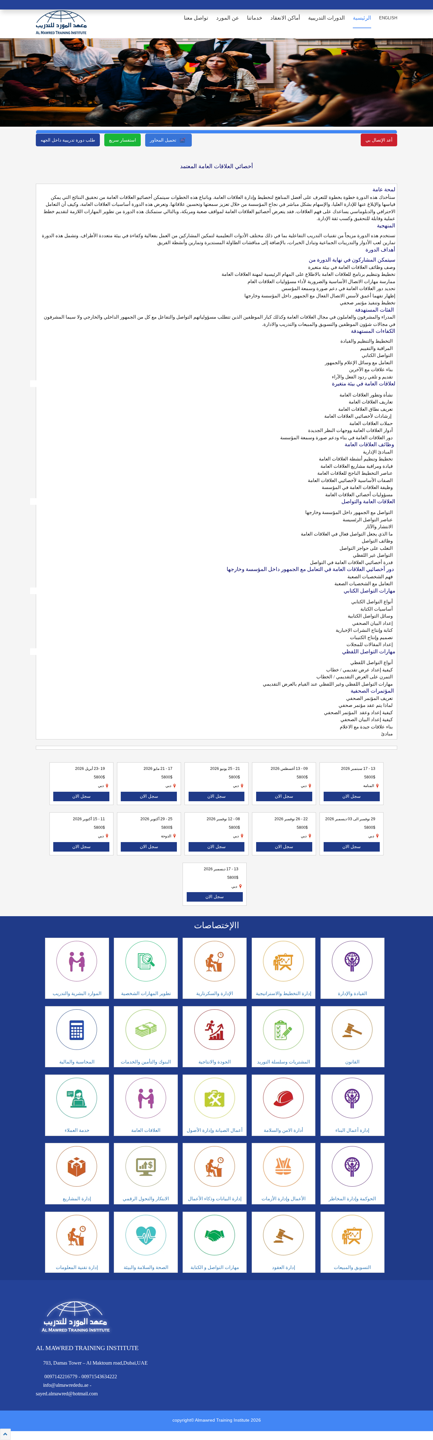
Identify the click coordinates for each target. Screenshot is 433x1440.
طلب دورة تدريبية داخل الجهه (68, 140)
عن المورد (227, 18)
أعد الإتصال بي (378, 140)
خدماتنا (254, 18)
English (388, 18)
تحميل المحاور (164, 140)
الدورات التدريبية (326, 18)
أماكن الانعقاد (285, 18)
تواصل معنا (196, 18)
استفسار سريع (122, 140)
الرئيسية (362, 18)
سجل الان (81, 796)
